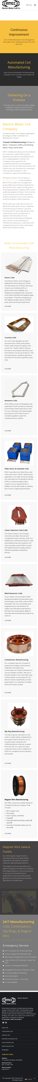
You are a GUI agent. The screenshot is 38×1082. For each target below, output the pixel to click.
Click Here (8, 306)
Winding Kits (5, 1050)
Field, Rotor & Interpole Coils (9, 1039)
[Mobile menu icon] (35, 5)
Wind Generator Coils (8, 1046)
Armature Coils (6, 1035)
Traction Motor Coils (7, 1031)
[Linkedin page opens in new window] (6, 1022)
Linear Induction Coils (8, 1042)
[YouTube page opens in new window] (3, 1022)
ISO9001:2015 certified (11, 180)
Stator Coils (5, 1027)
